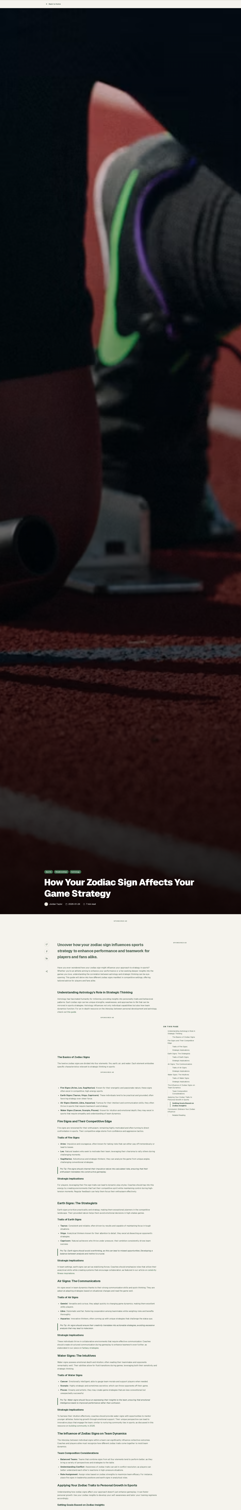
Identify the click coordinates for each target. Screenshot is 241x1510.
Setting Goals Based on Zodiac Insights (183, 1104)
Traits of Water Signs (180, 1078)
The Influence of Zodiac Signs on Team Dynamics (181, 1086)
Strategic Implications (181, 1050)
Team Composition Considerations (180, 1092)
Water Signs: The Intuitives (178, 1075)
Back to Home (55, 4)
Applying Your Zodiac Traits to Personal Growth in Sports (180, 1098)
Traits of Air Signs (179, 1068)
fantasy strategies (90, 1348)
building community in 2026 (82, 1426)
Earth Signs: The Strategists (179, 1053)
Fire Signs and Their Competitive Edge (181, 1041)
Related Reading (178, 1115)
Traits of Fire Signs (179, 1046)
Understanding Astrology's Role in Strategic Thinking (181, 1032)
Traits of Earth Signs (180, 1057)
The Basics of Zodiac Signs (183, 1037)
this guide (71, 1012)
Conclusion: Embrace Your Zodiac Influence (181, 1110)
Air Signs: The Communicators (180, 1064)
